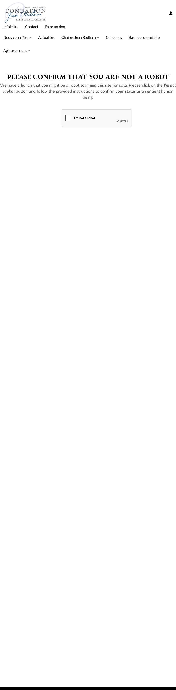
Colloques (114, 37)
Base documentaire (144, 37)
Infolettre (10, 27)
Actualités (46, 37)
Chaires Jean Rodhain (79, 37)
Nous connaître (16, 37)
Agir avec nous (15, 51)
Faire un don (55, 27)
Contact (31, 27)
